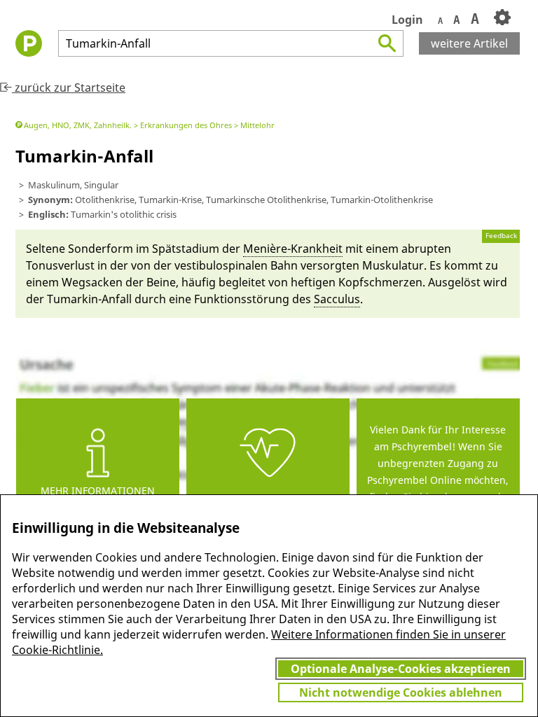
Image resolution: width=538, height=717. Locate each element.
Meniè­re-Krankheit (293, 248)
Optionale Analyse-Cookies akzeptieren (401, 668)
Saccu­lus (337, 299)
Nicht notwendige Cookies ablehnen (400, 692)
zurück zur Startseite (68, 87)
